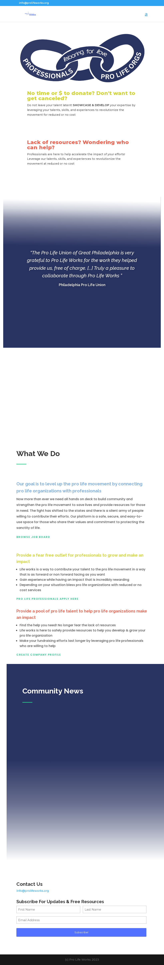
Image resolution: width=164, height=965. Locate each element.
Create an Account (82, 128)
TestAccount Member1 (47, 737)
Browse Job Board (33, 537)
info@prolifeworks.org (32, 891)
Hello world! (36, 803)
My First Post (36, 730)
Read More (85, 841)
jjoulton (36, 771)
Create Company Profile (38, 655)
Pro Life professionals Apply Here (47, 599)
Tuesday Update (39, 764)
